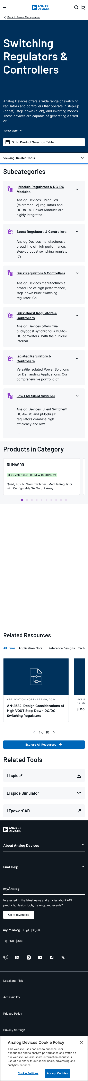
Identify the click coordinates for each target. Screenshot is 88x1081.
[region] (44, 1058)
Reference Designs (62, 648)
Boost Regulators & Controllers (42, 232)
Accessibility (11, 997)
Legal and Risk (13, 980)
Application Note (30, 648)
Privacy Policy (12, 1013)
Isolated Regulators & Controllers (34, 358)
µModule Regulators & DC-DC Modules (40, 189)
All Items (9, 648)
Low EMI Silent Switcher (36, 396)
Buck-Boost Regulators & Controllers (37, 315)
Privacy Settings (14, 1030)
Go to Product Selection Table (33, 142)
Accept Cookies (57, 1073)
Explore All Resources (40, 744)
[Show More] (44, 130)
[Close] (81, 1042)
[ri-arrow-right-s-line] (54, 732)
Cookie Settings (28, 1073)
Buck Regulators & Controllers (41, 273)
